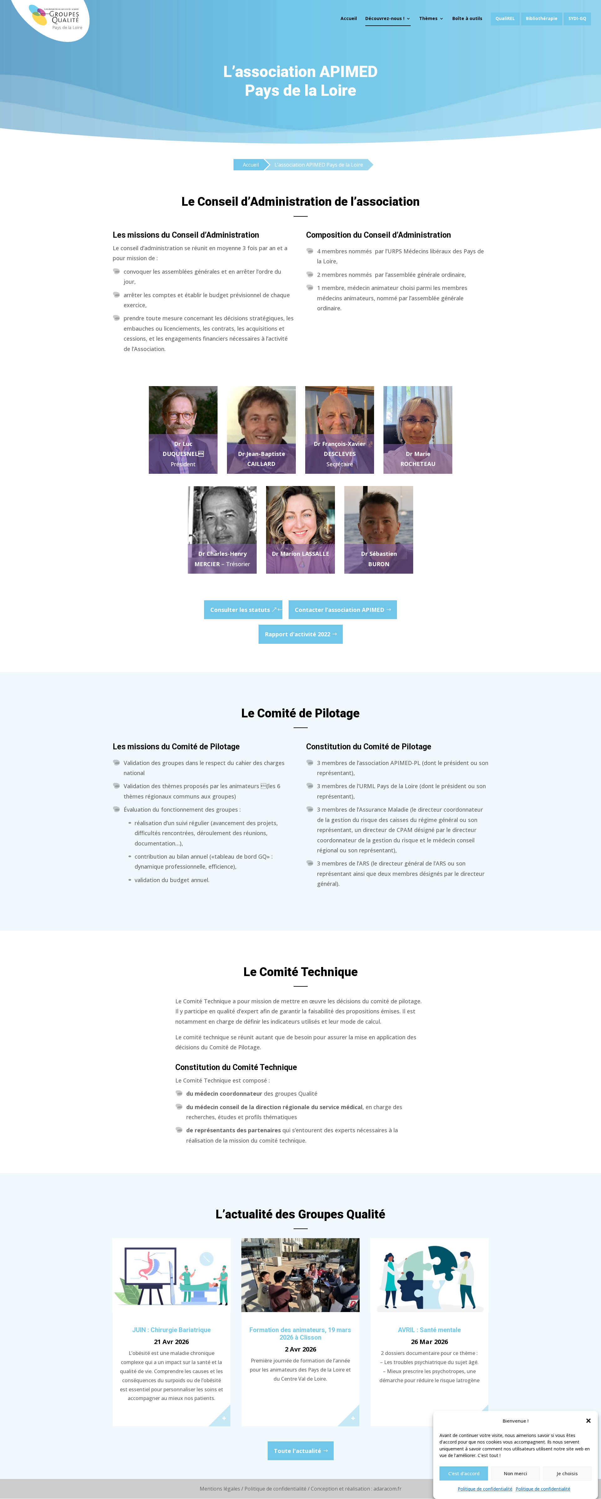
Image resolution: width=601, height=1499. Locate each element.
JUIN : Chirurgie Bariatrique (171, 1330)
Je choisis (567, 1473)
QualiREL (505, 18)
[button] (588, 1421)
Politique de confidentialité (485, 1489)
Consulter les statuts (240, 609)
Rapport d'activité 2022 (297, 634)
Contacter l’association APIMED (339, 609)
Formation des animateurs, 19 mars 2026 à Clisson (300, 1333)
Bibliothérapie (541, 18)
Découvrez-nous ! (384, 18)
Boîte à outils (467, 18)
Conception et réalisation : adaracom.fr (356, 1488)
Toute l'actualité (297, 1451)
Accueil (349, 18)
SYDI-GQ (577, 18)
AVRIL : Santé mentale (429, 1330)
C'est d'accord (464, 1473)
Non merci (515, 1473)
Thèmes (428, 18)
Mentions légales (220, 1488)
